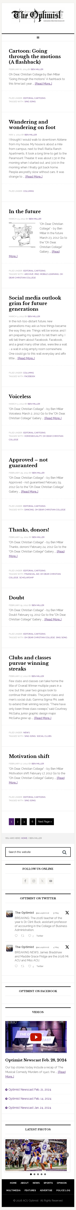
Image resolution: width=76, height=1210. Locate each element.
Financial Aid (31, 574)
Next (66, 1155)
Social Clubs (44, 736)
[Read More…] (43, 83)
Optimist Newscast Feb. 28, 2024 (36, 1060)
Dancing (29, 509)
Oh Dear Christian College (50, 509)
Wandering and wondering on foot (32, 124)
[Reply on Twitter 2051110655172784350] (17, 966)
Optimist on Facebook (38, 991)
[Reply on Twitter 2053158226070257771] (17, 936)
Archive (28, 274)
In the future (25, 211)
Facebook (29, 376)
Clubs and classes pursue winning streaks (30, 663)
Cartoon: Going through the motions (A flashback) (35, 56)
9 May (56, 913)
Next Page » (45, 821)
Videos (38, 1012)
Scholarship (26, 577)
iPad (36, 274)
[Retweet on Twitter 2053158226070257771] (23, 936)
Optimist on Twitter (38, 898)
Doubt (16, 598)
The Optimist (24, 912)
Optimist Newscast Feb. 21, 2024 (29, 1089)
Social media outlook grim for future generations (35, 303)
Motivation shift (29, 756)
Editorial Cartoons (34, 98)
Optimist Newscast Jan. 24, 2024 (29, 1107)
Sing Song (30, 101)
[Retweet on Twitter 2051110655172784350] (23, 966)
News (26, 732)
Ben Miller (37, 69)
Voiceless (20, 396)
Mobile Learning (49, 274)
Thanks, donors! (29, 530)
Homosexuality (33, 436)
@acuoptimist (42, 913)
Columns (28, 191)
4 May (56, 947)
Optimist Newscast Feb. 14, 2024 (29, 1098)
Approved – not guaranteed (28, 462)
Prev (10, 1155)
